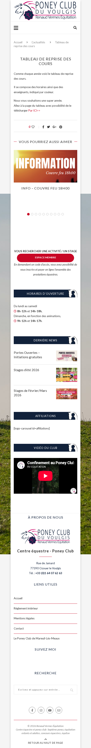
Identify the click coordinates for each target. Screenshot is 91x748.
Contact (19, 628)
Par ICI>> (34, 110)
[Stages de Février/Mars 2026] (66, 390)
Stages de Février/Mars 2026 (30, 393)
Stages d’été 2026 (26, 370)
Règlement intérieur (26, 608)
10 (62, 214)
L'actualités (38, 42)
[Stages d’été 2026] (66, 370)
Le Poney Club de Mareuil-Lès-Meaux (37, 638)
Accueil (18, 42)
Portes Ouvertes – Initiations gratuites (28, 355)
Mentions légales (24, 618)
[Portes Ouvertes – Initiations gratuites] (66, 352)
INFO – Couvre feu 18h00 (45, 188)
